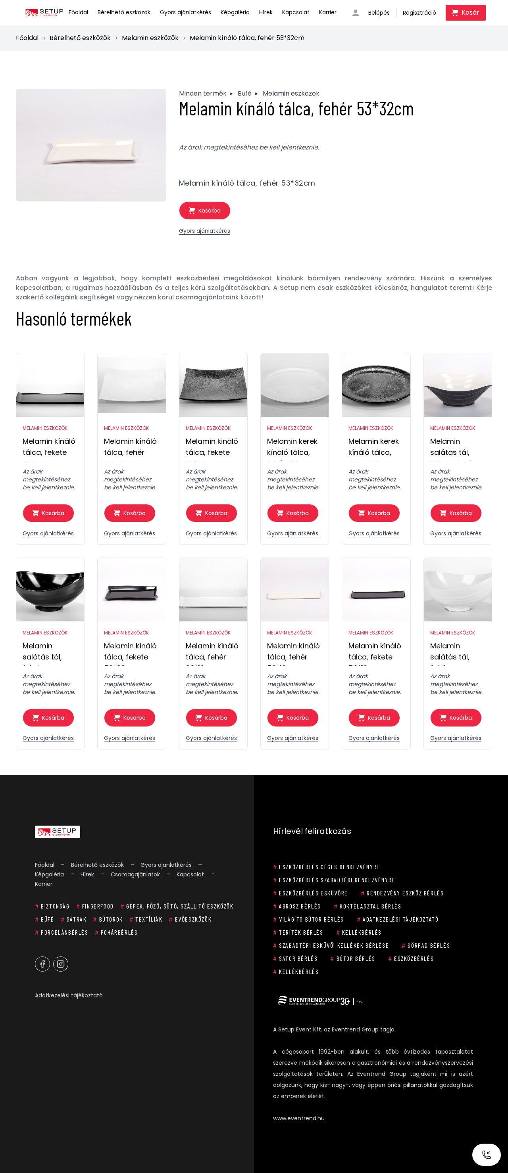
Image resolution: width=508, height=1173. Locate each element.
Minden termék (203, 93)
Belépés (379, 13)
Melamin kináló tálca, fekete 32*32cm (212, 448)
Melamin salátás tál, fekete (42, 653)
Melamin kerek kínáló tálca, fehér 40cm (292, 448)
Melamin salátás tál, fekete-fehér (452, 448)
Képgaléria (235, 12)
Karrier (328, 12)
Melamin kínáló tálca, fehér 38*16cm (212, 653)
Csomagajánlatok (135, 874)
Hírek (266, 12)
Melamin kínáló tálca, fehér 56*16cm (293, 653)
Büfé (245, 93)
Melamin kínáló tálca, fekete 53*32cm (130, 653)
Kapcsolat (296, 12)
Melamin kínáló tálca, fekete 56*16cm (374, 653)
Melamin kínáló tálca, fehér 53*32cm (247, 37)
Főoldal (78, 12)
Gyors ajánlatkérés (185, 12)
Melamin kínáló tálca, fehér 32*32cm (130, 448)
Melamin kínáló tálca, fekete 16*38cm (49, 448)
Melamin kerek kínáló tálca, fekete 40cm (373, 448)
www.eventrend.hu (299, 1118)
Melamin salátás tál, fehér (450, 653)
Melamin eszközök (150, 37)
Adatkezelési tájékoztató (69, 995)
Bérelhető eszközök (124, 12)
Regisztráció (419, 13)
